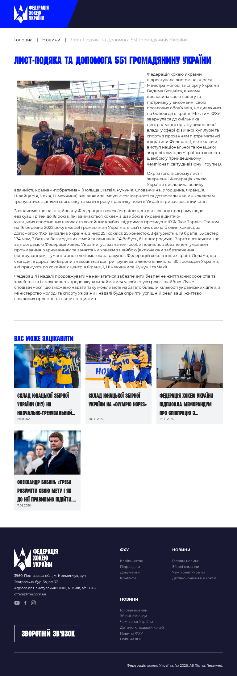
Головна (23, 40)
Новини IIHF (131, 639)
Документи (130, 572)
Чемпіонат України (188, 572)
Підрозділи (130, 567)
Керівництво (131, 561)
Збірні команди (185, 567)
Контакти (128, 578)
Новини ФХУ (131, 633)
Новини (51, 40)
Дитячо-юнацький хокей (194, 578)
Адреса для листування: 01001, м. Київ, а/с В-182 (55, 588)
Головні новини (186, 561)
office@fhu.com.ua (30, 594)
